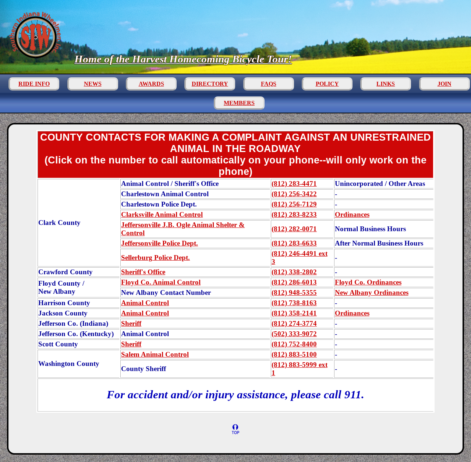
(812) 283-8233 (294, 214)
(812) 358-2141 (294, 313)
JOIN (444, 84)
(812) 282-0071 (294, 229)
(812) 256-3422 (294, 194)
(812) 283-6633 (294, 243)
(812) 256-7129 (294, 204)
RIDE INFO (34, 84)
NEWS (93, 84)
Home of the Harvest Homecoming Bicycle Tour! (183, 59)
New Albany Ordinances (371, 292)
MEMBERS (239, 103)
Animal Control (162, 214)
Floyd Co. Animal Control (161, 282)
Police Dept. (159, 243)
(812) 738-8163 (294, 303)
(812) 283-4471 (294, 183)
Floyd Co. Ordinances (368, 282)
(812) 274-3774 (294, 323)
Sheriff (131, 323)
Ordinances (352, 214)
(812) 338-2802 (294, 272)
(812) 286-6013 (294, 282)
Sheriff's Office (143, 272)
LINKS (385, 84)
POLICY (327, 84)
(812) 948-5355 (294, 292)
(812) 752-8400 (294, 344)
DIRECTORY (210, 84)
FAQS (268, 84)
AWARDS (151, 84)
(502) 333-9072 (294, 334)
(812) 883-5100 (294, 354)
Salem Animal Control (155, 354)
